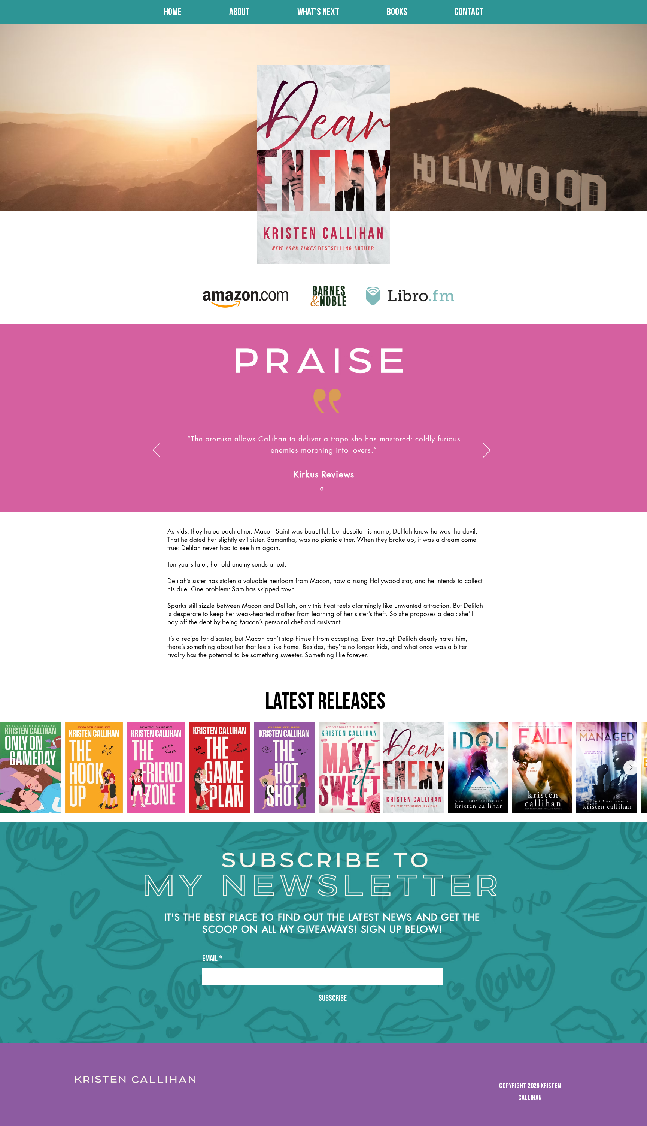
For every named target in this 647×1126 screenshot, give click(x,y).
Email (212, 959)
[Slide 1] (322, 489)
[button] (397, 11)
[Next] (486, 451)
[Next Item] (630, 767)
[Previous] (156, 451)
